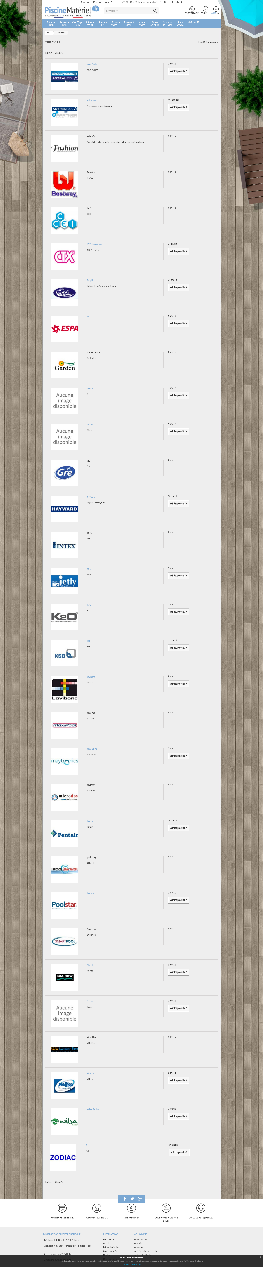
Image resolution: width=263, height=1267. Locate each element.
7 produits (172, 1108)
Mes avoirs (138, 1243)
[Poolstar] (64, 905)
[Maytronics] (64, 761)
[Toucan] (64, 1013)
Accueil (106, 1243)
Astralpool (91, 100)
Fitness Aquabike (154, 24)
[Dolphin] (64, 292)
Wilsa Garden (93, 1109)
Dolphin (90, 280)
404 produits (173, 99)
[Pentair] (64, 833)
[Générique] (64, 400)
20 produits (172, 820)
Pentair (90, 821)
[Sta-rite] (64, 977)
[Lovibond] (64, 688)
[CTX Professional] (64, 256)
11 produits (172, 640)
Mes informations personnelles (146, 1251)
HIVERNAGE (193, 22)
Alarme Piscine (142, 24)
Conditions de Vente (111, 1251)
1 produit (172, 315)
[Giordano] (64, 436)
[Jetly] (64, 580)
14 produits (173, 1144)
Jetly (89, 568)
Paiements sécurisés (111, 1247)
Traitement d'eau (129, 24)
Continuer (125, 1264)
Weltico (90, 1073)
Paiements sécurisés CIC (97, 1217)
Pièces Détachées (180, 24)
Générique (91, 388)
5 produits (172, 568)
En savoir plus (136, 1264)
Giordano (91, 424)
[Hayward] (64, 508)
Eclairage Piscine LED (115, 24)
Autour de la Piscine (167, 24)
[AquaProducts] (64, 76)
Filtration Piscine (51, 24)
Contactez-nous (192, 13)
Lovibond (91, 677)
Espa (89, 316)
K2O (89, 604)
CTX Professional (94, 244)
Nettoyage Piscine (64, 24)
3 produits (172, 388)
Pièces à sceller (90, 24)
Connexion (205, 13)
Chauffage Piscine (77, 24)
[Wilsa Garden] (64, 1121)
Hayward (91, 496)
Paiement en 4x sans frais (62, 1217)
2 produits (172, 63)
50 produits (172, 496)
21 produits (172, 279)
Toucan (90, 1001)
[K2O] (64, 616)
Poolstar (91, 893)
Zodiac (88, 1145)
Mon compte (140, 1234)
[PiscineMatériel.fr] (72, 11)
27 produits (172, 243)
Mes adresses (139, 1247)
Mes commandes (140, 1239)
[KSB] (64, 652)
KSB (89, 640)
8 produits (172, 676)
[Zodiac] (63, 1157)
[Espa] (64, 328)
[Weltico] (64, 1085)
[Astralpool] (64, 112)
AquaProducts (93, 64)
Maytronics (92, 749)
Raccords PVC (103, 24)
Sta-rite (90, 965)
